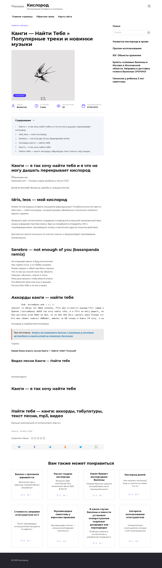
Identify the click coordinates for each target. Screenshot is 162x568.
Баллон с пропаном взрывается (27, 476)
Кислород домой (135, 474)
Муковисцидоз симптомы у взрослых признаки (63, 514)
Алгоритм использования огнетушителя (135, 514)
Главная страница (22, 16)
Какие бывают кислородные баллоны (99, 476)
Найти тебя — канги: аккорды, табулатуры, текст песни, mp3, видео (54, 151)
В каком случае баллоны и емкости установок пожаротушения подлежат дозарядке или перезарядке (99, 518)
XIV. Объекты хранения (127, 55)
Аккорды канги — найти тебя (34, 143)
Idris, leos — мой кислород (33, 134)
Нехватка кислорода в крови (130, 41)
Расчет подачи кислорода (63, 475)
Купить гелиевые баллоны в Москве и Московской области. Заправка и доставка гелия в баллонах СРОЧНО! (131, 67)
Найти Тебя (26, 431)
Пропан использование (127, 48)
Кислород (38, 5)
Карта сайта (65, 16)
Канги (15, 431)
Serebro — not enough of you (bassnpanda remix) (44, 138)
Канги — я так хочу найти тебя (35, 147)
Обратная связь (45, 16)
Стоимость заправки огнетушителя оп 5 (27, 513)
